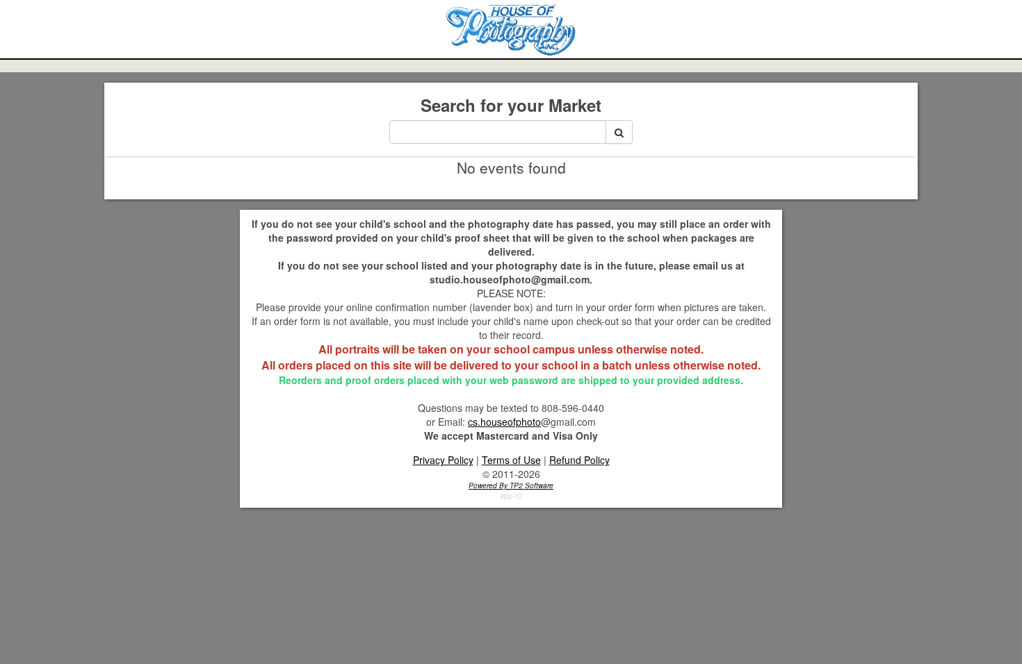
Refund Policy (579, 460)
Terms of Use (511, 460)
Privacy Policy (443, 460)
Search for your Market (511, 105)
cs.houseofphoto (504, 422)
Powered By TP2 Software (511, 485)
